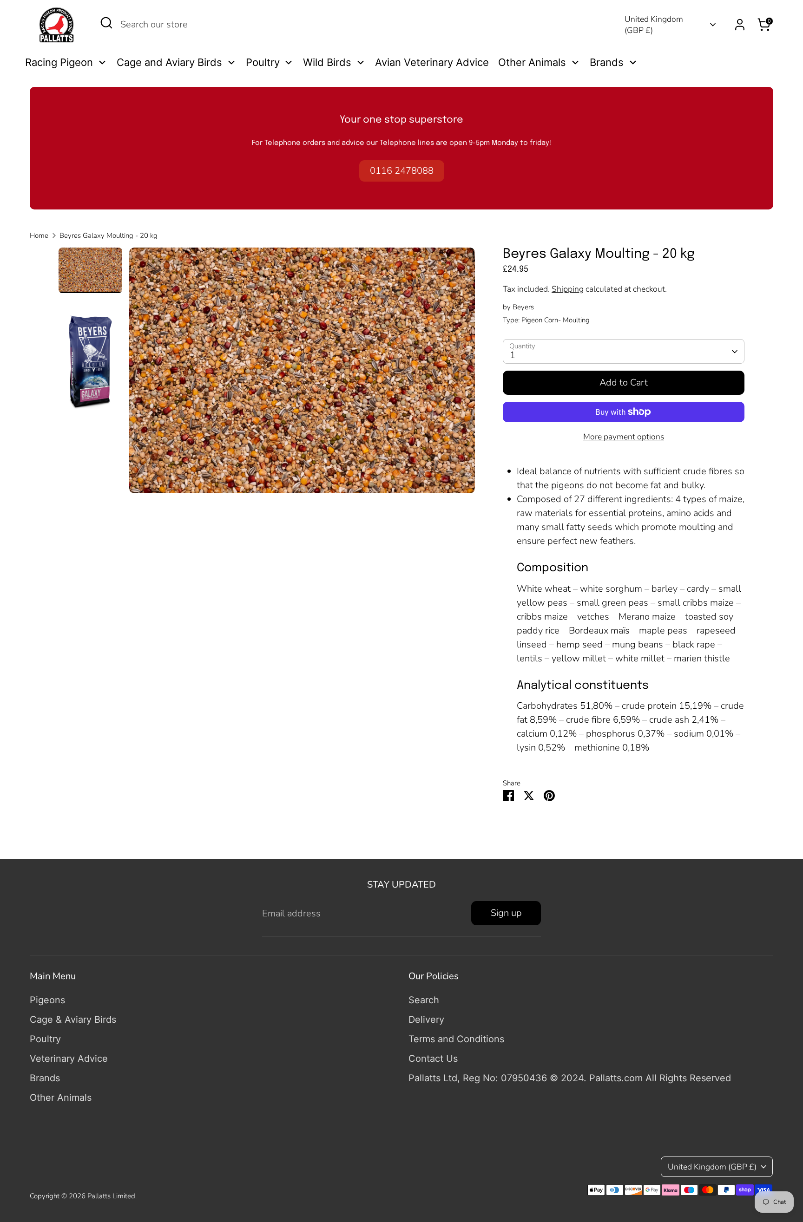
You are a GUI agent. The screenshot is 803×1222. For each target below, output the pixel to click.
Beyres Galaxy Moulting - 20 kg (108, 235)
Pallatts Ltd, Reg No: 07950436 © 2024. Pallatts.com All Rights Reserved (569, 1078)
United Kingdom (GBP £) (654, 24)
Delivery (426, 1019)
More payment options (623, 436)
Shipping (568, 288)
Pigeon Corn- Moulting (555, 320)
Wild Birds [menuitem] (327, 62)
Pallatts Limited (111, 1196)
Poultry (45, 1039)
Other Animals (61, 1097)
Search (423, 1000)
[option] (302, 374)
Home (39, 235)
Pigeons (47, 1000)
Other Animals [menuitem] (532, 62)
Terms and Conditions (456, 1039)
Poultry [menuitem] (263, 62)
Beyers (523, 307)
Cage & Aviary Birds (73, 1019)
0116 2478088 (402, 170)
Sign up (506, 913)
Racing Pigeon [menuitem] (59, 62)
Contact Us (433, 1058)
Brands (45, 1078)
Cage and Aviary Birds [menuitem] (169, 62)
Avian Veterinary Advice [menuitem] (432, 62)
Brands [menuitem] (607, 62)
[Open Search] (106, 22)
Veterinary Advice (69, 1058)
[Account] (740, 24)
